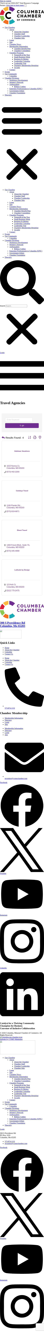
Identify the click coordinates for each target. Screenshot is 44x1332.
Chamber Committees (22, 51)
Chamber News (15, 44)
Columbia (13, 76)
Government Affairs (16, 91)
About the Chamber (21, 32)
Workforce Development (18, 80)
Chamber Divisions (12, 78)
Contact (12, 70)
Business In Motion (21, 59)
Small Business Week (22, 57)
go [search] (23, 425)
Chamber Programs (16, 53)
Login (11, 40)
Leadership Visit (20, 63)
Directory (8, 95)
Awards (17, 68)
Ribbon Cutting (20, 87)
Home (7, 648)
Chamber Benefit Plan (22, 49)
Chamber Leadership (22, 36)
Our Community (11, 74)
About (11, 30)
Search (2, 306)
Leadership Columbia (22, 61)
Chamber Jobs (19, 38)
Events (7, 72)
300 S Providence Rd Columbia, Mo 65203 (12, 624)
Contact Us (9, 654)
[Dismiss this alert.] (26, 5)
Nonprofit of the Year (22, 55)
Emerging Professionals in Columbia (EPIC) (25, 89)
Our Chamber (10, 27)
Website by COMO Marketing (11, 1039)
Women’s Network (16, 82)
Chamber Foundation (17, 93)
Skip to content (5, 1)
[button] (22, 142)
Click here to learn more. (15, 5)
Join (10, 42)
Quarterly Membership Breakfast (26, 65)
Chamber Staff (19, 34)
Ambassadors (14, 84)
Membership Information (18, 46)
